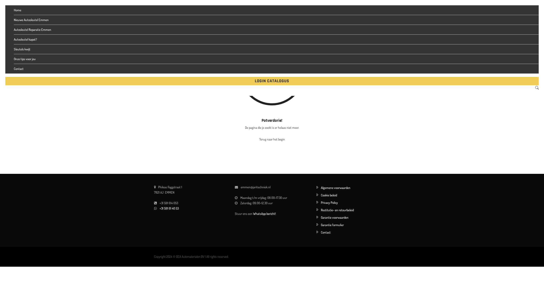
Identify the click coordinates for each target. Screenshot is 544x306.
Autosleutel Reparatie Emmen (32, 30)
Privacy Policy (329, 203)
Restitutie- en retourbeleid (337, 210)
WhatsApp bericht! (264, 214)
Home (17, 10)
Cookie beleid (329, 195)
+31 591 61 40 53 (169, 208)
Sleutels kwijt (22, 49)
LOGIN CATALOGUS (272, 81)
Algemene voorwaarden (335, 188)
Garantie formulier (332, 225)
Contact (19, 69)
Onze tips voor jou (25, 59)
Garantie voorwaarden (334, 217)
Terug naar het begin (272, 139)
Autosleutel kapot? (25, 39)
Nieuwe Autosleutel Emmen (31, 20)
